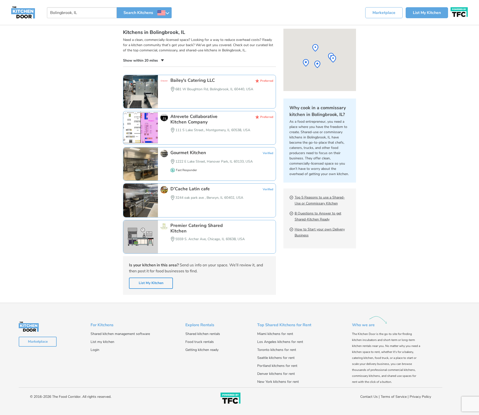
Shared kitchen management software (120, 333)
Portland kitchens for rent (277, 365)
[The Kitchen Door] (23, 12)
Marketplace (383, 12)
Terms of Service (394, 396)
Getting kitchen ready (202, 349)
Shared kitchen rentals (202, 333)
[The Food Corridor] (230, 399)
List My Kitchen (427, 12)
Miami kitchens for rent (275, 333)
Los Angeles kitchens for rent (280, 341)
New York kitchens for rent (278, 381)
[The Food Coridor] (459, 11)
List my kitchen (102, 341)
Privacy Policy (420, 396)
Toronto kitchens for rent (276, 349)
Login (95, 349)
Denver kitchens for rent (276, 373)
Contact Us (369, 396)
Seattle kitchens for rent (276, 357)
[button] (143, 60)
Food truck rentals (199, 341)
